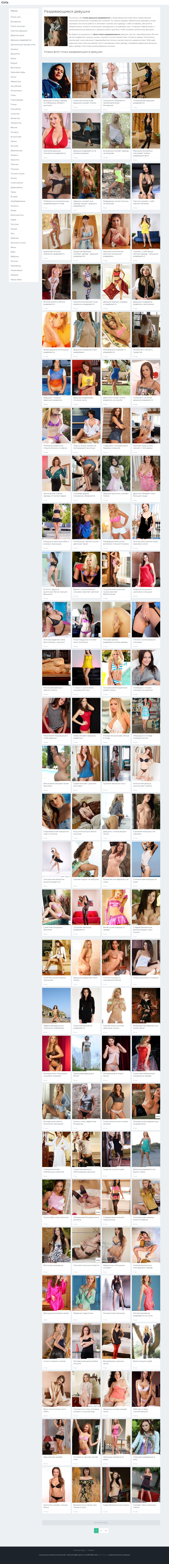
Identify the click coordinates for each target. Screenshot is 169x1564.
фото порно (103, 1555)
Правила (91, 1550)
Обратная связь (79, 1550)
